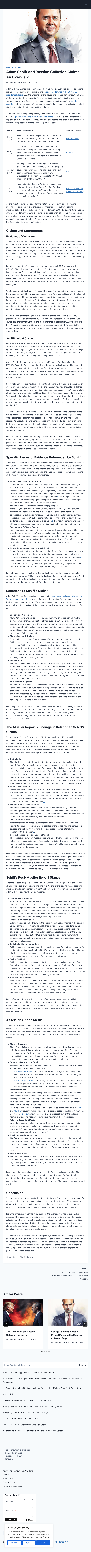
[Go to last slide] (6, 1324)
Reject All (29, 1543)
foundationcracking (15, 82)
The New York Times (23, 1071)
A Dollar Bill (8, 1394)
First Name (9, 1501)
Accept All (43, 1543)
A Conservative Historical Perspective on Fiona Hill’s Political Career (33, 1431)
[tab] (41, 1351)
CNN (79, 1108)
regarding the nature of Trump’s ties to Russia (33, 117)
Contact (6, 1475)
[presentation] (23, 1312)
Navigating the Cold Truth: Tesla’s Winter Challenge (25, 1412)
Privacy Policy (9, 1482)
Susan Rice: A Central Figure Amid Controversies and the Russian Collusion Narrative (70, 1274)
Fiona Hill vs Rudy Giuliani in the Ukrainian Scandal (25, 1425)
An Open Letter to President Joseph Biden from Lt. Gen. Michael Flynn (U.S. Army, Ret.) (42, 1388)
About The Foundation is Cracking (18, 1471)
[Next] (85, 1324)
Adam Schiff (12, 1257)
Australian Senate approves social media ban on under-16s (29, 1372)
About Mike (8, 1478)
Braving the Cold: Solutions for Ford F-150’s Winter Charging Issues (32, 1406)
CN (67, 171)
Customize (14, 1543)
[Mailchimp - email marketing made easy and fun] (29, 1521)
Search (82, 1365)
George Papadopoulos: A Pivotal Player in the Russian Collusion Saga (66, 1335)
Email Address (10, 1510)
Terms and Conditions (12, 1486)
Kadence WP (62, 1542)
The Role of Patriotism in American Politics (21, 1418)
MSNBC (17, 1111)
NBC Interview (72, 138)
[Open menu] (86, 4)
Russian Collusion (13, 67)
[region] (28, 1536)
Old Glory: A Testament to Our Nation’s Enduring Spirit (27, 1400)
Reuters (69, 153)
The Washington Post (23, 1080)
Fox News (25, 1114)
